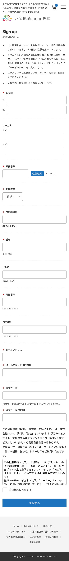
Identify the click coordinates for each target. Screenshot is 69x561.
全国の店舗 (34, 542)
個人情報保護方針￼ (15, 537)
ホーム (16, 526)
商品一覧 (47, 526)
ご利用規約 (35, 537)
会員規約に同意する (19, 489)
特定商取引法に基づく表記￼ (44, 531)
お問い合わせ (51, 537)
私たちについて (31, 526)
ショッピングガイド (16, 531)
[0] (54, 8)
